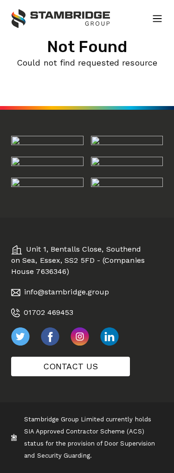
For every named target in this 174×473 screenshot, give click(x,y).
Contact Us (70, 366)
